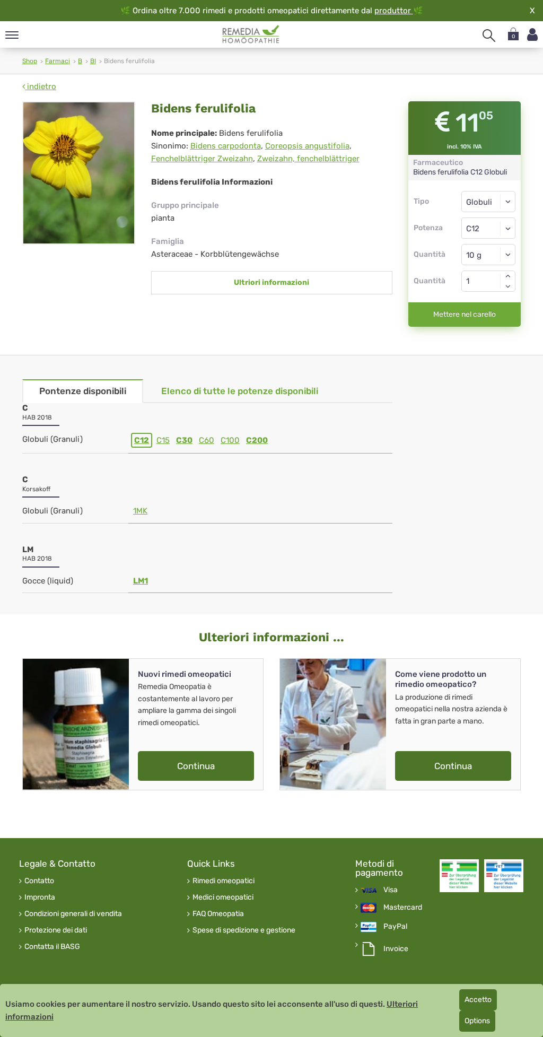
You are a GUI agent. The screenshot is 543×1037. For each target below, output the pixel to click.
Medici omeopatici (222, 897)
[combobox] (488, 228)
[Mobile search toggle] (489, 35)
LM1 (140, 581)
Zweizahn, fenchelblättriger (308, 158)
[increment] (508, 276)
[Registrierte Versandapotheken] (459, 875)
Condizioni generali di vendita (73, 914)
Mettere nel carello (464, 314)
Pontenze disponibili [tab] (82, 391)
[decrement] (508, 286)
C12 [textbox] (472, 228)
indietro (40, 86)
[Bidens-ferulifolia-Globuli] (78, 172)
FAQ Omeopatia (218, 914)
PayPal (395, 926)
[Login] (532, 34)
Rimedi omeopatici (223, 881)
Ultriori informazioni (271, 282)
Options (477, 1020)
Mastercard (402, 907)
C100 (230, 440)
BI (93, 61)
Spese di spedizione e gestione (243, 930)
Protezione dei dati (55, 930)
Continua (196, 766)
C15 (163, 440)
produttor (393, 10)
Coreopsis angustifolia (307, 146)
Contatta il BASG (52, 947)
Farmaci (57, 61)
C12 (141, 440)
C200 (257, 440)
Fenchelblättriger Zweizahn (202, 158)
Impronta (39, 897)
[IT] (251, 34)
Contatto (39, 881)
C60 (206, 440)
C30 (184, 440)
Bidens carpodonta (225, 146)
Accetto (478, 999)
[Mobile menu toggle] (12, 36)
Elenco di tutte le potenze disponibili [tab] (239, 391)
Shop (29, 61)
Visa (390, 890)
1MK (140, 511)
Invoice (395, 949)
